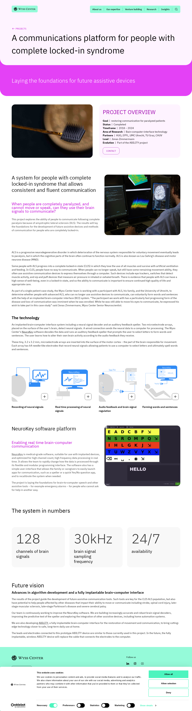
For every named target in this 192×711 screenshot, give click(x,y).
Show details (146, 705)
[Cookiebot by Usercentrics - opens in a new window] (18, 705)
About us (96, 9)
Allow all (168, 674)
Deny (168, 692)
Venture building (133, 9)
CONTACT (111, 150)
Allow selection (168, 683)
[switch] (81, 705)
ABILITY (43, 623)
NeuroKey (27, 331)
